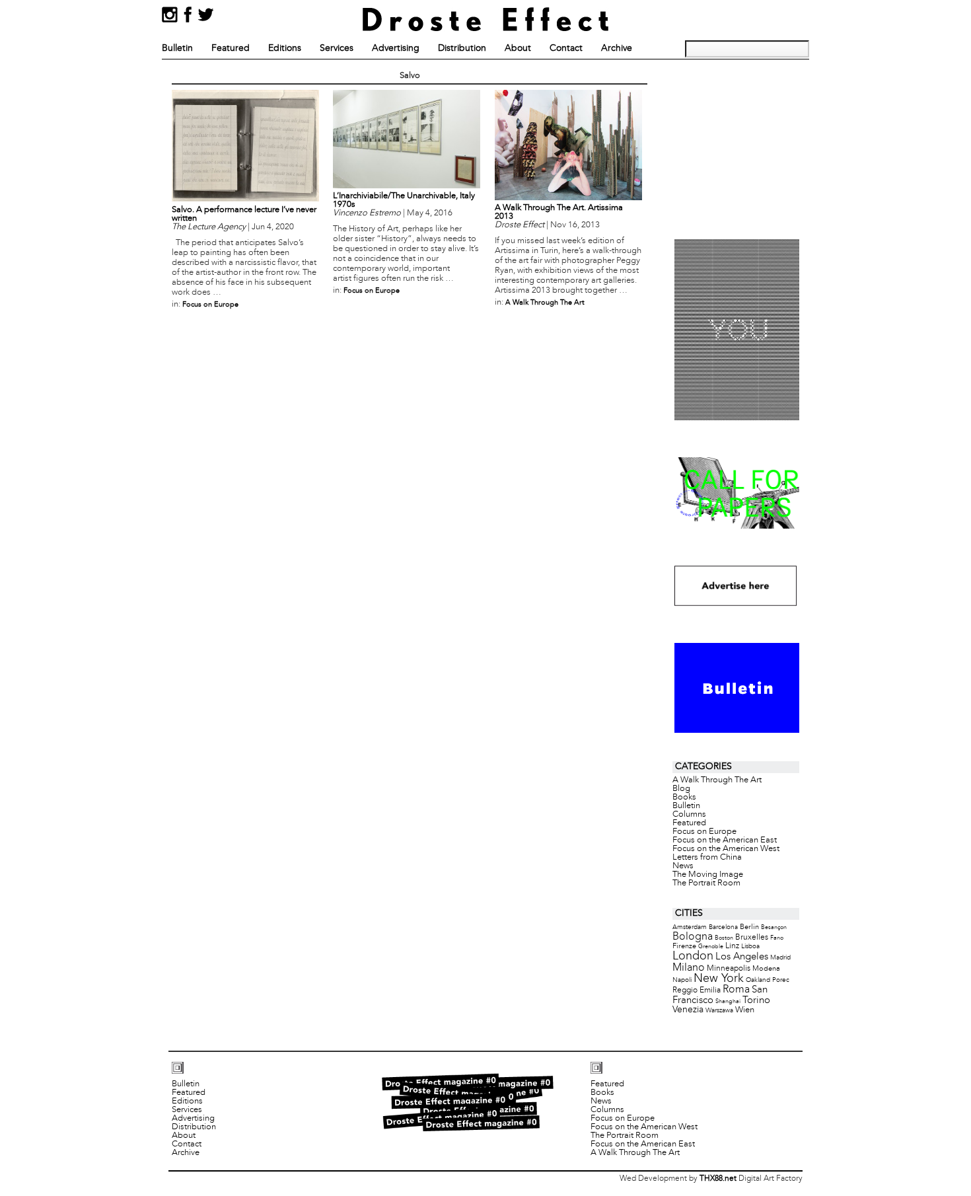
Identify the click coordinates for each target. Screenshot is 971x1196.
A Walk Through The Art (545, 303)
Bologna (692, 936)
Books (684, 797)
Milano (688, 967)
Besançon (774, 927)
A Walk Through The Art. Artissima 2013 (559, 212)
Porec (780, 980)
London (692, 956)
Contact (566, 49)
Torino (756, 1000)
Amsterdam (689, 927)
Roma (736, 990)
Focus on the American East (724, 840)
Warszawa (719, 1010)
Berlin (749, 927)
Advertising (395, 49)
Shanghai (727, 1001)
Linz (732, 946)
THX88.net (718, 1179)
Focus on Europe (210, 305)
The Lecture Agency (209, 227)
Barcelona (723, 927)
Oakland (758, 980)
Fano (776, 938)
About (518, 49)
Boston (724, 938)
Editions (284, 49)
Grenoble (710, 947)
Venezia (687, 1010)
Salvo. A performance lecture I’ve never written (244, 214)
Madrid (780, 957)
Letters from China (707, 857)
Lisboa (750, 946)
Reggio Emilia (696, 990)
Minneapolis (728, 968)
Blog (681, 789)
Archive (616, 49)
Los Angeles (741, 957)
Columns (689, 814)
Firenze (684, 946)
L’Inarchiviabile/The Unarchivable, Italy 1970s (404, 200)
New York (719, 979)
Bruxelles (751, 937)
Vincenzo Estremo (367, 213)
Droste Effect (519, 225)
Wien (744, 1010)
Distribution (462, 49)
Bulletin (177, 49)
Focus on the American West (725, 849)
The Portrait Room (706, 883)
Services (336, 49)
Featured (230, 49)
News (683, 866)
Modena (766, 969)
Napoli (682, 980)
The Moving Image (707, 874)
